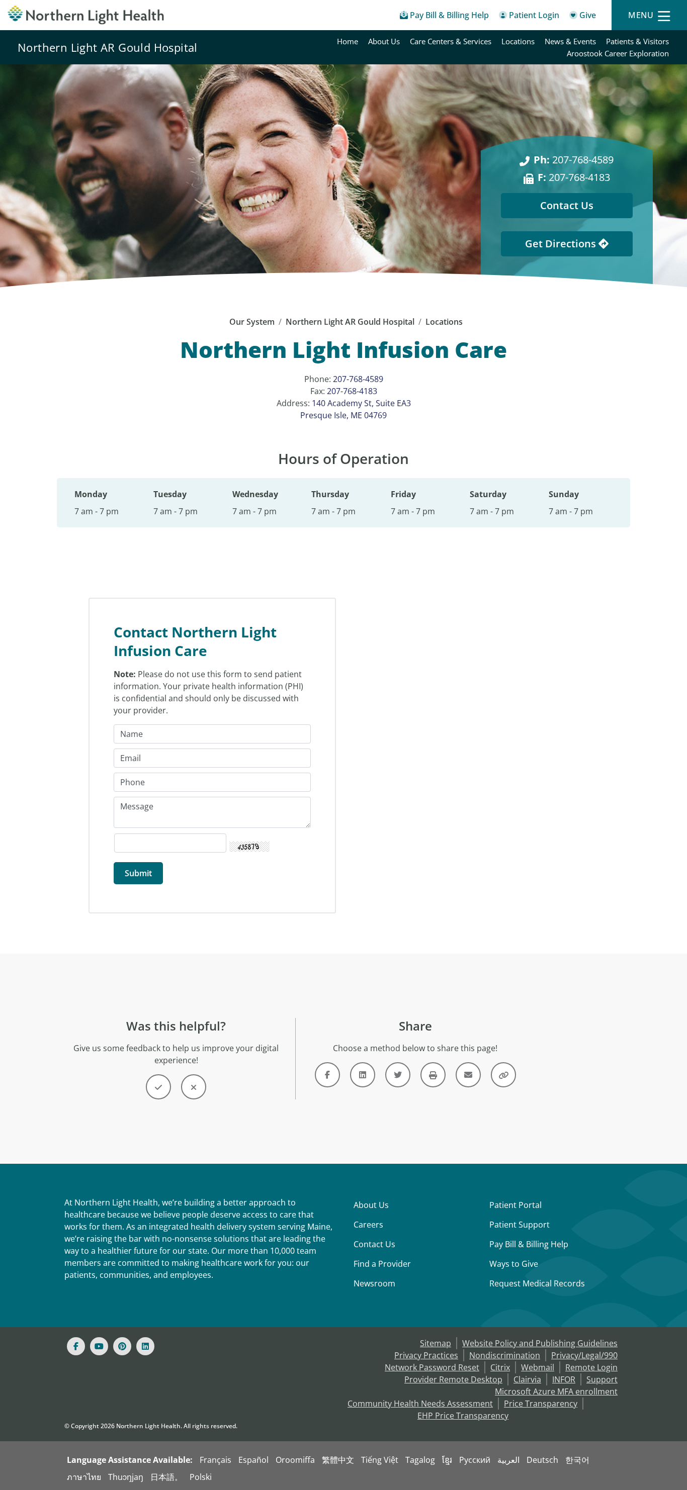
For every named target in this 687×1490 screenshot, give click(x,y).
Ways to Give (513, 1263)
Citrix (500, 1367)
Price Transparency (540, 1403)
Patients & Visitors (637, 41)
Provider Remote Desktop (453, 1379)
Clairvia (527, 1379)
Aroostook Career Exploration (618, 53)
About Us (384, 41)
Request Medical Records (537, 1283)
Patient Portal (515, 1204)
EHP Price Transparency (462, 1415)
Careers (368, 1224)
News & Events (570, 41)
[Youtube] (99, 1346)
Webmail (537, 1367)
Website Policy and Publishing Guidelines (540, 1343)
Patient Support (519, 1224)
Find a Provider (382, 1263)
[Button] (158, 1086)
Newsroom (374, 1283)
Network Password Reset (432, 1367)
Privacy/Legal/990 (584, 1355)
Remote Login (591, 1367)
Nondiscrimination (504, 1355)
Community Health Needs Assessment (420, 1403)
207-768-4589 (574, 159)
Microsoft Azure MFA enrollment (556, 1391)
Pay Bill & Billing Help (528, 1244)
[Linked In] (145, 1346)
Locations (518, 41)
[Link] (327, 1074)
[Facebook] (76, 1346)
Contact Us (566, 205)
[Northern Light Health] (86, 15)
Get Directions (561, 243)
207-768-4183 (574, 177)
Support (602, 1379)
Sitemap (435, 1343)
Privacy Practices (426, 1355)
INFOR (563, 1379)
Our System (252, 321)
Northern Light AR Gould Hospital (108, 47)
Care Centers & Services (450, 41)
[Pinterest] (122, 1346)
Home (347, 41)
